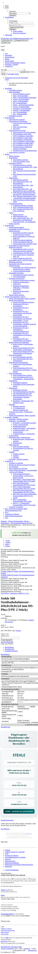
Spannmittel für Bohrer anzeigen (23, 275)
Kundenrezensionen (11, 651)
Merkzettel (8, 35)
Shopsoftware (32, 950)
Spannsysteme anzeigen (16, 227)
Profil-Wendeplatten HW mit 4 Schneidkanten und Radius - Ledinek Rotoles (25, 370)
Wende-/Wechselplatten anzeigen (23, 302)
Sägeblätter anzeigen (15, 90)
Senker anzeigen (18, 214)
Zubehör (11, 452)
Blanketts (12, 404)
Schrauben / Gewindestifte (17, 421)
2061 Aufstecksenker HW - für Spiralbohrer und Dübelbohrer (23, 219)
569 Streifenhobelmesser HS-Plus (23, 392)
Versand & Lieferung (11, 855)
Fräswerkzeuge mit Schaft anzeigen (24, 132)
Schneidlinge (13, 381)
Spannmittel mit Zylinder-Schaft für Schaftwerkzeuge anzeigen (24, 268)
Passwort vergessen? (19, 33)
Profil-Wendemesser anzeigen (22, 375)
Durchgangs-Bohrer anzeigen (22, 165)
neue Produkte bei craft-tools (18, 468)
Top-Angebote (13, 467)
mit (5, 890)
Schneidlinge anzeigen (20, 382)
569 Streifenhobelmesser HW (22, 393)
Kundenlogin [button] (9, 17)
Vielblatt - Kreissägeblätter (21, 110)
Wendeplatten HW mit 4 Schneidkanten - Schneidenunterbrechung (21, 329)
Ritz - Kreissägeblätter (20, 114)
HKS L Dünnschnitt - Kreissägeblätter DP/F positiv (22, 500)
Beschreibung (9, 647)
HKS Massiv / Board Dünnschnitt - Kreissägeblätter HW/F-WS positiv (24, 480)
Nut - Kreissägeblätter (20, 112)
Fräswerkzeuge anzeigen (17, 119)
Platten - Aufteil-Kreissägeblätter (23, 105)
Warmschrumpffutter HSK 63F (23, 242)
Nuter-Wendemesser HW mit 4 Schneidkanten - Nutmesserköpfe (23, 378)
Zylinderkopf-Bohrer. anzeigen (23, 205)
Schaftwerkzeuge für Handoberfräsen (25, 150)
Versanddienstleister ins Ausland (15, 857)
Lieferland (12, 11)
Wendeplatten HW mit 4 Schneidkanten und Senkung (22, 339)
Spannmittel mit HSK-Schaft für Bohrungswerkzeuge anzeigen (23, 250)
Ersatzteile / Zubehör (11, 64)
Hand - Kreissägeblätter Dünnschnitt (24, 97)
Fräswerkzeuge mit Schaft (17, 130)
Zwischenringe (13, 435)
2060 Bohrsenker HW (20, 216)
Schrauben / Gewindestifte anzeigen (24, 423)
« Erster (7, 540)
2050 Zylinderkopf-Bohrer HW (23, 207)
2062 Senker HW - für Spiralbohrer (24, 222)
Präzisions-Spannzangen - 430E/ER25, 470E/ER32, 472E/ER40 (21, 287)
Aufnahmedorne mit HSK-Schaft (23, 253)
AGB (6, 854)
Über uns (8, 859)
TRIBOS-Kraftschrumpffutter (22, 240)
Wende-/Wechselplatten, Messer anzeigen (22, 298)
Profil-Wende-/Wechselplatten (18, 362)
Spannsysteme (9, 61)
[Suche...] (25, 72)
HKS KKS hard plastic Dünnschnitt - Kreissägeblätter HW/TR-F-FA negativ (25, 496)
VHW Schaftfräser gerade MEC (23, 136)
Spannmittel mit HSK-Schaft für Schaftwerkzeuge (19, 230)
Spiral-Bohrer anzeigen (20, 160)
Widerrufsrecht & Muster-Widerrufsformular (19, 864)
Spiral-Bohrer (13, 158)
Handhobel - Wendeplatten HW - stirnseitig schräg (23, 402)
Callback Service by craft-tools (15, 852)
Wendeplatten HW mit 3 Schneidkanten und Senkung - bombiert (22, 335)
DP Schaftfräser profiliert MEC (23, 139)
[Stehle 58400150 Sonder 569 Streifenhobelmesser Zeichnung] (19, 577)
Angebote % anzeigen (16, 463)
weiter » (7, 544)
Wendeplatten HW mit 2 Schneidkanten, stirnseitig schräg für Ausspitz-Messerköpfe (24, 324)
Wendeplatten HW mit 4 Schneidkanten (20, 308)
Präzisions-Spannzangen (17, 278)
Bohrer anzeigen (14, 156)
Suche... (33, 72)
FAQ (20, 510)
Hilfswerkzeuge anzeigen (21, 446)
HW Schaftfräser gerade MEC (22, 138)
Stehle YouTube (5, 934)
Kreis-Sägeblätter (14, 92)
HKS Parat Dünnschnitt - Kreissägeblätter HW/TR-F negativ (24, 484)
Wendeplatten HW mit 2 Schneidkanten (20, 305)
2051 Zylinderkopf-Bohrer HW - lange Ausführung (23, 210)
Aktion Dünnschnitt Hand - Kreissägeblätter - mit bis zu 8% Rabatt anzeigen (23, 475)
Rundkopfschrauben (19, 426)
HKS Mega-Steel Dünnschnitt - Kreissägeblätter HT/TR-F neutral (24, 491)
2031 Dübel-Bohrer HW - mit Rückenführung (22, 182)
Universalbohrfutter (19, 277)
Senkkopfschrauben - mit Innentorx (24, 428)
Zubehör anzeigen (19, 454)
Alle (6, 53)
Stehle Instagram (5, 932)
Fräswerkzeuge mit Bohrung (18, 121)
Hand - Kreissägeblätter (20, 96)
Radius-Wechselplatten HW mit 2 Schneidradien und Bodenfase (23, 349)
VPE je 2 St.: (5, 634)
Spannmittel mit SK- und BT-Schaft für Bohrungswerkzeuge (21, 261)
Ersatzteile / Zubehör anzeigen (18, 419)
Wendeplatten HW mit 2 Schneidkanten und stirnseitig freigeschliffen (22, 313)
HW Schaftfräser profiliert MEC (23, 143)
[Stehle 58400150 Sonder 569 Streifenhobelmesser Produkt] (19, 573)
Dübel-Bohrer (13, 178)
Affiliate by (6, 928)
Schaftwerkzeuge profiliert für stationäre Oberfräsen (22, 148)
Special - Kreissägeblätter (21, 107)
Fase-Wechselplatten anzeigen (22, 357)
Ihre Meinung (5, 829)
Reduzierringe (17, 443)
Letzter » (8, 546)
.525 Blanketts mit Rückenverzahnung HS (20, 409)
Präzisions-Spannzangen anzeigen (24, 280)
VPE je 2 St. (5, 636)
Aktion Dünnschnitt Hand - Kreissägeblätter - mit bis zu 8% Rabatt (23, 471)
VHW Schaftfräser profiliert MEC (24, 141)
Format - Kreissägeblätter (21, 99)
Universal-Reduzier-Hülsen (22, 271)
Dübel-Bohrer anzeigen (20, 180)
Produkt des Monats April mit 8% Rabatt (22, 465)
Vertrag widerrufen (7, 948)
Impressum (8, 866)
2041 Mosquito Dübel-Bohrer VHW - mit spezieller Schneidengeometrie (24, 197)
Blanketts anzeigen (19, 406)
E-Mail (11, 23)
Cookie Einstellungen (12, 870)
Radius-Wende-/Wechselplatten (19, 342)
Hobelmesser (13, 388)
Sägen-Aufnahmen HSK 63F (22, 258)
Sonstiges (16, 457)
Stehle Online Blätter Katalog (8, 930)
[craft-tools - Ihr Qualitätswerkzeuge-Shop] (17, 38)
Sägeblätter (8, 55)
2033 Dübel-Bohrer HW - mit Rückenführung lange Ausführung (24, 190)
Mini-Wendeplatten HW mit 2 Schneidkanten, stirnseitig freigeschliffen (22, 397)
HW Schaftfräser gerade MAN (23, 145)
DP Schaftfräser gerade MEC (22, 134)
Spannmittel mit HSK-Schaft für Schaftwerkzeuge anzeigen (23, 233)
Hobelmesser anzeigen (20, 390)
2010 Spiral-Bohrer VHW (21, 161)
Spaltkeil (16, 456)
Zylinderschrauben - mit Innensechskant (20, 431)
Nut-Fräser (16, 129)
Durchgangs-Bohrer (15, 163)
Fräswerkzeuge (10, 57)
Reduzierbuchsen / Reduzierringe (19, 437)
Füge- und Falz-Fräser (20, 127)
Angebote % (9, 66)
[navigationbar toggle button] (7, 40)
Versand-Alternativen (7, 914)
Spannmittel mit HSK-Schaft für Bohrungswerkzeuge (19, 246)
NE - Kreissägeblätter (20, 103)
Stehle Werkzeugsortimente (16, 509)
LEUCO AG (4, 941)
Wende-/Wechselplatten (16, 300)
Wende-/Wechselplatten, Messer (15, 63)
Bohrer (7, 59)
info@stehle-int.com (19, 804)
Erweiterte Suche (13, 74)
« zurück (7, 542)
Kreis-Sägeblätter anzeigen (21, 94)
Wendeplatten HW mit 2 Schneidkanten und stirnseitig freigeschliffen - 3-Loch (22, 318)
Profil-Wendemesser (15, 373)
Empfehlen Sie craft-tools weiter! (11, 947)
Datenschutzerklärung (12, 863)
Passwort (12, 25)
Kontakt (7, 850)
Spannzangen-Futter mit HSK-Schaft (25, 244)
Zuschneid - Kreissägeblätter (22, 108)
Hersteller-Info (9, 649)
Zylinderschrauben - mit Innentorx (24, 434)
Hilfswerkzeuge (14, 445)
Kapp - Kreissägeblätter (20, 101)
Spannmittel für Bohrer (16, 273)
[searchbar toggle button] (6, 43)
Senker (11, 213)
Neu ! (7, 509)
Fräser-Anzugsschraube (20, 424)
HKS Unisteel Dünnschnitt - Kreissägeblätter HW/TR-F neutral (24, 487)
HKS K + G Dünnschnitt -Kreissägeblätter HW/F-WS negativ (24, 504)
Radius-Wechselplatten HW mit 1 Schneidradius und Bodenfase (23, 352)
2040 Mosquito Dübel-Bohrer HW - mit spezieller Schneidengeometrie (24, 193)
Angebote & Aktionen (16, 509)
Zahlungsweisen (10, 861)
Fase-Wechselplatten (15, 355)
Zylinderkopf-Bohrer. (16, 203)
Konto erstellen (18, 31)
